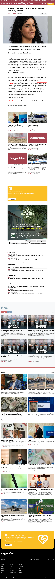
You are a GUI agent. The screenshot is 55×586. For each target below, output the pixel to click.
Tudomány (21, 572)
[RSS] (10, 0)
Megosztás (44, 13)
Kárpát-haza (12, 570)
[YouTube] (3, 0)
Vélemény (15, 3)
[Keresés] (45, 3)
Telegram (14, 100)
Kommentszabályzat (36, 577)
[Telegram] (6, 0)
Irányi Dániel (10, 13)
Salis (11, 105)
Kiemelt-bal (15, 105)
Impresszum (3, 559)
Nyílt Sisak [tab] (4, 312)
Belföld (2, 572)
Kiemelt (10, 3)
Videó (11, 568)
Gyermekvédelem (13, 572)
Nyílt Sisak (20, 3)
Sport (20, 570)
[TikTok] (8, 0)
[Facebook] (1, 0)
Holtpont (11, 564)
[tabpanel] (27, 339)
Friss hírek (2, 564)
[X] (4, 0)
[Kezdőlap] (27, 3)
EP (8, 105)
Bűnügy (20, 564)
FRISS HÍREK (5, 3)
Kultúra (20, 568)
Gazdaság (21, 566)
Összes (44, 110)
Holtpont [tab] (9, 312)
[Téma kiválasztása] (42, 3)
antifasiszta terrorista (22, 105)
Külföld (15, 13)
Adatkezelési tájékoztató (45, 577)
